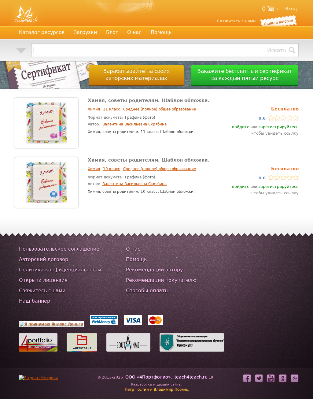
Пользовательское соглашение (59, 249)
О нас (134, 32)
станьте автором (278, 20)
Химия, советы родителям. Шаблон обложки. (149, 100)
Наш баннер (34, 301)
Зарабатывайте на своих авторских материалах (136, 74)
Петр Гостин (137, 389)
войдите (240, 127)
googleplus (295, 378)
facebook (247, 378)
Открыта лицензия (43, 280)
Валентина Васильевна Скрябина (134, 124)
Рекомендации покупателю (161, 280)
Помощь (161, 32)
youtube (271, 378)
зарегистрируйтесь (278, 127)
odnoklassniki (283, 378)
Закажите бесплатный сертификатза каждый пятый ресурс (244, 74)
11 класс (111, 109)
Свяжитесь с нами (42, 290)
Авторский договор (43, 259)
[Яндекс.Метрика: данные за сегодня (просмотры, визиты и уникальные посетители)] (38, 377)
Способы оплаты (147, 290)
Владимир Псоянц (171, 389)
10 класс (111, 169)
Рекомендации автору (154, 270)
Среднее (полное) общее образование (159, 109)
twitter (259, 378)
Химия (94, 109)
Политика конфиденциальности (60, 270)
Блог (112, 32)
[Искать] (292, 50)
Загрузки (85, 32)
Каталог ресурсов (41, 32)
